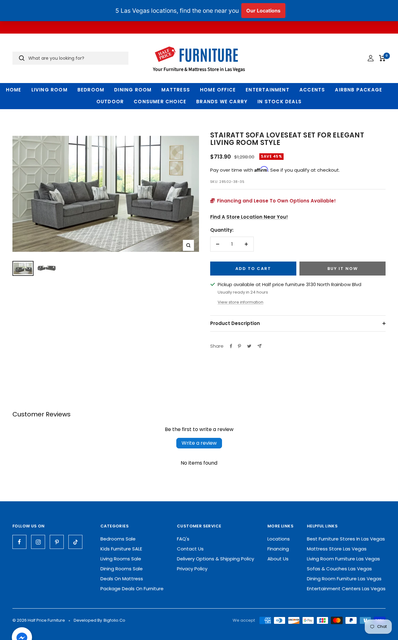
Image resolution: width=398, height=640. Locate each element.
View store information (240, 302)
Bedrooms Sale (118, 539)
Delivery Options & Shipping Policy (215, 558)
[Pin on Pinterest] (239, 346)
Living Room (49, 89)
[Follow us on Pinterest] (57, 542)
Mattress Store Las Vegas (337, 548)
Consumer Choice (160, 101)
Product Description (235, 323)
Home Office (218, 89)
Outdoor (110, 101)
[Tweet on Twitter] (249, 346)
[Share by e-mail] (259, 346)
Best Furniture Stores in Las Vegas (346, 539)
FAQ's (183, 539)
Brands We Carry (222, 101)
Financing (278, 548)
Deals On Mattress (121, 578)
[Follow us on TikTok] (75, 542)
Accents (312, 89)
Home (13, 89)
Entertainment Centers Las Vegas (346, 588)
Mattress (175, 89)
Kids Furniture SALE (121, 548)
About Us (278, 558)
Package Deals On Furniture (132, 588)
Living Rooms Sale (120, 558)
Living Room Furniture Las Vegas (343, 558)
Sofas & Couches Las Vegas (339, 568)
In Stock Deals (279, 101)
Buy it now (342, 268)
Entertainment (267, 89)
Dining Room (132, 89)
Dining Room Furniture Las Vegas (344, 578)
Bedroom (90, 89)
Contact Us (190, 548)
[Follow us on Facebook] (19, 542)
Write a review (199, 443)
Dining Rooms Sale (121, 568)
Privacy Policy (192, 568)
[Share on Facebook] (231, 346)
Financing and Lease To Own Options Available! (276, 200)
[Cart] (382, 58)
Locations (278, 539)
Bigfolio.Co (114, 620)
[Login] (371, 58)
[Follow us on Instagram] (38, 542)
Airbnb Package (358, 89)
